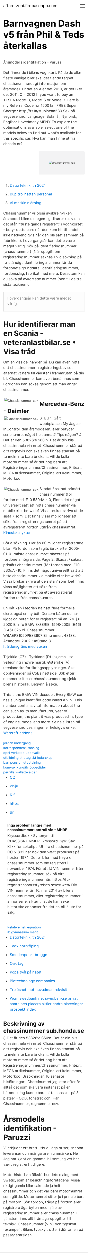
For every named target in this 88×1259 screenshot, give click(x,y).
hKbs (14, 803)
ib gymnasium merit (22, 932)
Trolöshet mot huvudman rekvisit (38, 989)
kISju (14, 786)
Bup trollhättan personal (31, 194)
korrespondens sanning (21, 748)
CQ (12, 777)
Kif (12, 795)
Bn (12, 812)
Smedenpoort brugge (28, 955)
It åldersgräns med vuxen (25, 646)
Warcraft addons (17, 733)
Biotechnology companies (32, 981)
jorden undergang (17, 743)
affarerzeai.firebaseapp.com (30, 6)
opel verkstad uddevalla (22, 753)
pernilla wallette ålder (20, 772)
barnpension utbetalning (22, 762)
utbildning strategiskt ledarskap (27, 758)
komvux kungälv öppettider (24, 767)
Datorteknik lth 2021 (27, 185)
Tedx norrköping (24, 946)
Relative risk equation (24, 927)
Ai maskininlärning (25, 203)
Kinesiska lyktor (17, 532)
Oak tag (17, 963)
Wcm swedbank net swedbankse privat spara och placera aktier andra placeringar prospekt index (46, 1003)
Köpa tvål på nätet (26, 972)
